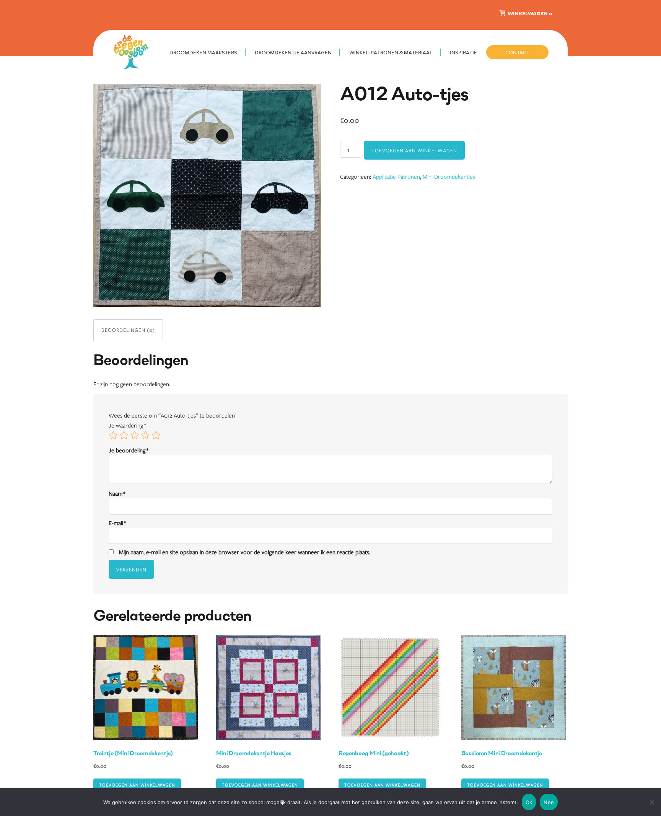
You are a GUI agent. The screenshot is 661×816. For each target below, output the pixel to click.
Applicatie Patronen (396, 176)
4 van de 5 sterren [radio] (145, 435)
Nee (549, 802)
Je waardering (127, 425)
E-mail (117, 523)
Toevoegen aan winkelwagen (414, 150)
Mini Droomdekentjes (449, 176)
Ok (529, 802)
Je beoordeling (128, 450)
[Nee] (651, 802)
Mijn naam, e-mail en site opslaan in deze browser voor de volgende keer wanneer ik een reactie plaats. (244, 552)
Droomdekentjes (133, 52)
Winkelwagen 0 (529, 13)
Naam (117, 493)
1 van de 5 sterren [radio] (113, 435)
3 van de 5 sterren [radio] (134, 435)
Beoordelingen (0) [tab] (128, 329)
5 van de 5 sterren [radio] (156, 435)
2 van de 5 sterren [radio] (124, 435)
